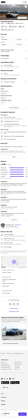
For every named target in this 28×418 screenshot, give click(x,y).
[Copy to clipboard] (18, 304)
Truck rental (17, 367)
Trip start (3, 36)
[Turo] (3, 2)
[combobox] (26, 51)
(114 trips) (12, 23)
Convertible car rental (5, 365)
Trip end (2, 42)
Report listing (14, 308)
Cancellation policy (14, 311)
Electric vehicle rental (5, 367)
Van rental (9, 353)
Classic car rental (4, 363)
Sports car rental (18, 363)
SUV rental (17, 365)
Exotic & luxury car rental (6, 369)
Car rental (3, 353)
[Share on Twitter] (10, 304)
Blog (13, 378)
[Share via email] (14, 304)
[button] (24, 2)
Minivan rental (17, 362)
